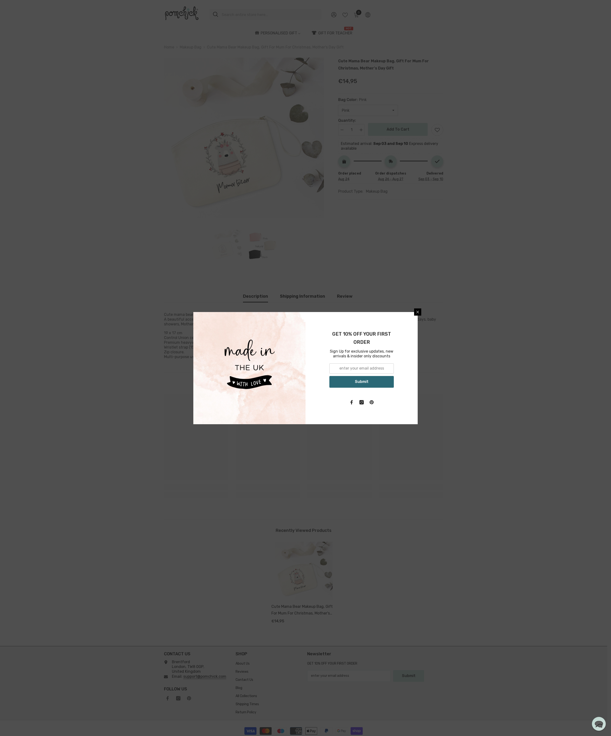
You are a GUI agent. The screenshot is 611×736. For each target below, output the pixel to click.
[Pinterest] (372, 402)
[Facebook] (352, 402)
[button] (599, 724)
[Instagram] (362, 402)
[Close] (417, 312)
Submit (362, 381)
